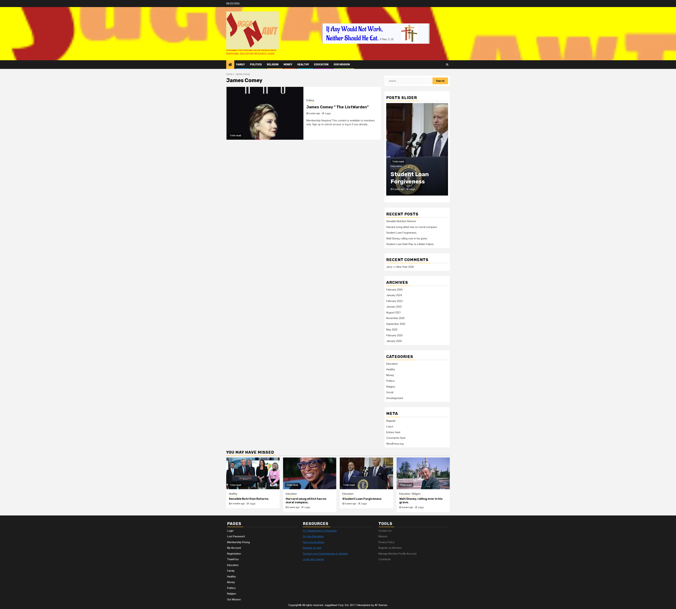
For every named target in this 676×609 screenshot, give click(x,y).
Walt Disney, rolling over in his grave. (407, 238)
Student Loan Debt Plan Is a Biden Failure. (410, 244)
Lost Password (236, 536)
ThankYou (233, 559)
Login (230, 530)
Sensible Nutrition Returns (401, 221)
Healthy (303, 64)
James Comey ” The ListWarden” (337, 107)
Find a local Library (313, 542)
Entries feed (393, 432)
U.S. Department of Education (320, 530)
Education (321, 64)
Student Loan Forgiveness (401, 232)
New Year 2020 (405, 266)
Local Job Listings (313, 559)
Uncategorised (394, 398)
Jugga (328, 113)
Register (391, 420)
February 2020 (394, 335)
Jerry (389, 266)
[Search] (447, 64)
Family (240, 64)
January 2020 (394, 341)
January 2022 (394, 306)
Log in (389, 426)
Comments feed (395, 438)
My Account (234, 547)
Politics (256, 64)
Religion (272, 64)
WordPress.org (394, 443)
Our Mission (342, 64)
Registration (234, 553)
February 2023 (394, 301)
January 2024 (394, 295)
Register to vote (312, 547)
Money (288, 64)
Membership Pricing (238, 542)
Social (389, 392)
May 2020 (391, 329)
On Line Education (313, 536)
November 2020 (395, 318)
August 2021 (393, 312)
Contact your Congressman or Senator (325, 553)
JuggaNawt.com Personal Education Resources (251, 50)
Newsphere (364, 605)
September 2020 (395, 324)
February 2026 (394, 289)
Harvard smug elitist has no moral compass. (411, 227)
